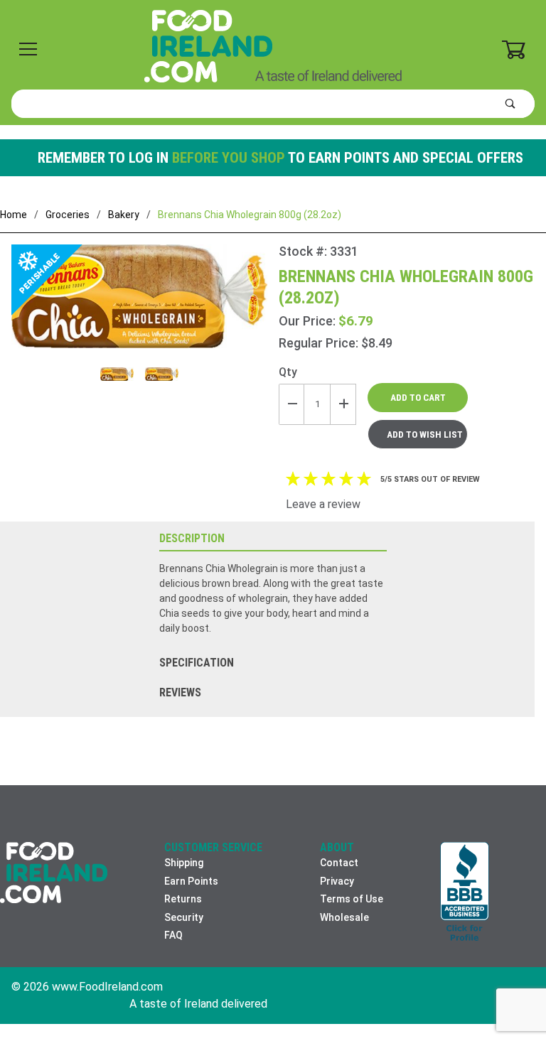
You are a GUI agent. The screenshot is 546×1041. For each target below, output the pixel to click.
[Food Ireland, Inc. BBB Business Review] (464, 893)
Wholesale (344, 917)
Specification (196, 662)
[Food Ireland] (273, 45)
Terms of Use (351, 899)
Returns (183, 899)
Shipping (183, 862)
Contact (339, 862)
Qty (288, 372)
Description (192, 538)
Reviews (180, 692)
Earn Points (191, 881)
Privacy (337, 881)
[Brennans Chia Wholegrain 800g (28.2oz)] (139, 304)
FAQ (173, 935)
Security (183, 917)
